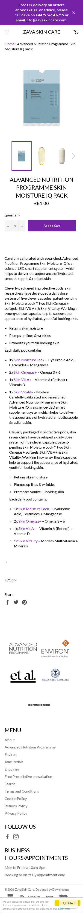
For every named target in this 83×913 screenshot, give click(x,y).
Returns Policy (16, 806)
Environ (11, 754)
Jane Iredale (14, 761)
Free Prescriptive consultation (28, 776)
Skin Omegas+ (25, 372)
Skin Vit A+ (23, 379)
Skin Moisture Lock (29, 360)
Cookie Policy (16, 798)
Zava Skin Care (41, 31)
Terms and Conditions (22, 791)
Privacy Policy (16, 813)
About (10, 739)
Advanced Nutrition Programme (30, 747)
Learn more (64, 908)
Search (10, 784)
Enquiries (12, 769)
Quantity (12, 215)
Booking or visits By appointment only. (35, 875)
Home (10, 44)
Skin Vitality (23, 392)
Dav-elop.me (60, 889)
